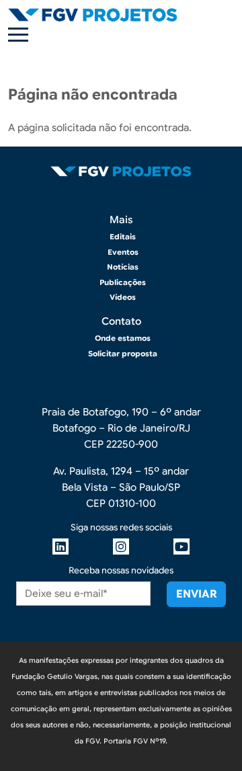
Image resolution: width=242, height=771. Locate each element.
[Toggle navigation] (18, 35)
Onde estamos (123, 338)
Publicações (122, 282)
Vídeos (123, 297)
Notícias (122, 267)
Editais (123, 236)
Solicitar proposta (122, 353)
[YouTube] (181, 546)
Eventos (123, 252)
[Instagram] (121, 546)
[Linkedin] (60, 546)
